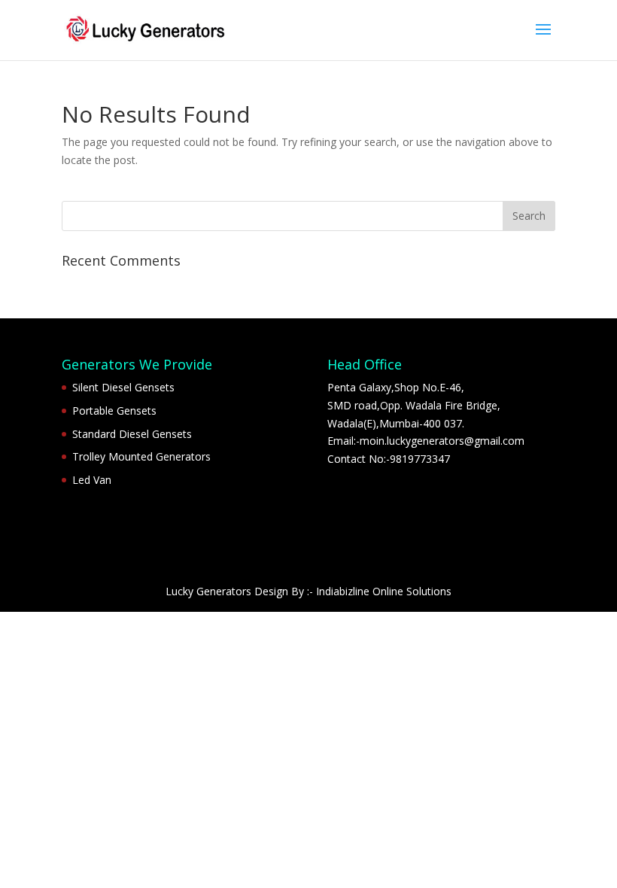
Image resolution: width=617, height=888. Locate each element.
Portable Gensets (114, 410)
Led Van (91, 480)
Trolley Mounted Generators (141, 456)
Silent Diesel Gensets (123, 387)
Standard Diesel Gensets (132, 434)
